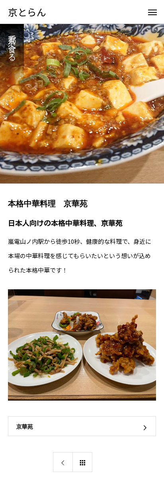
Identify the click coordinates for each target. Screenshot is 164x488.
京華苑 (24, 426)
